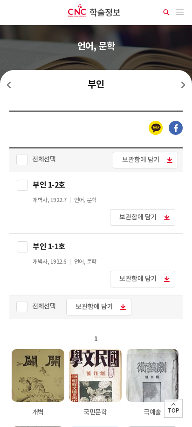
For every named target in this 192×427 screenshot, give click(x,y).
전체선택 (43, 159)
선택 (22, 185)
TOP (173, 410)
